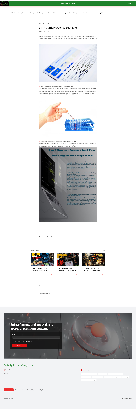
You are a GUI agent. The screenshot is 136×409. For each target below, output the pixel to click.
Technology (63, 13)
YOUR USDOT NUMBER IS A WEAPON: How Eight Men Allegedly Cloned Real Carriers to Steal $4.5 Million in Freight (42, 269)
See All (103, 250)
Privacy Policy (30, 390)
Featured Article (52, 13)
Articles (6, 373)
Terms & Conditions (20, 390)
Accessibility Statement (42, 390)
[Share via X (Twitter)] (43, 236)
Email (14, 334)
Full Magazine (117, 377)
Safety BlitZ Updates (74, 13)
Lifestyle (110, 13)
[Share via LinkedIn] (47, 236)
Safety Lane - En (22, 13)
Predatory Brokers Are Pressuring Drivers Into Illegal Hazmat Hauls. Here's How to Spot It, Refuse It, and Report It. (68, 269)
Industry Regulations (99, 13)
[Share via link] (51, 236)
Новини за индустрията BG (89, 374)
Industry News (87, 13)
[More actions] (96, 23)
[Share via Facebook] (39, 236)
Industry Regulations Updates (116, 374)
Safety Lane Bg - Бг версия (37, 13)
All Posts (13, 13)
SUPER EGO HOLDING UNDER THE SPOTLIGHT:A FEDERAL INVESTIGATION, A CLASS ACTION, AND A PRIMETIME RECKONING (92, 269)
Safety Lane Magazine (19, 365)
